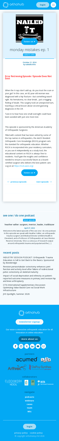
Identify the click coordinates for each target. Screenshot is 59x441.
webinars (29, 400)
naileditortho (31, 64)
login (43, 4)
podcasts (29, 397)
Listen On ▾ (29, 41)
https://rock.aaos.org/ (23, 166)
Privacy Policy (21, 433)
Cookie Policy (36, 433)
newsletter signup (29, 321)
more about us (29, 339)
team (29, 407)
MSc (30, 411)
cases (29, 404)
